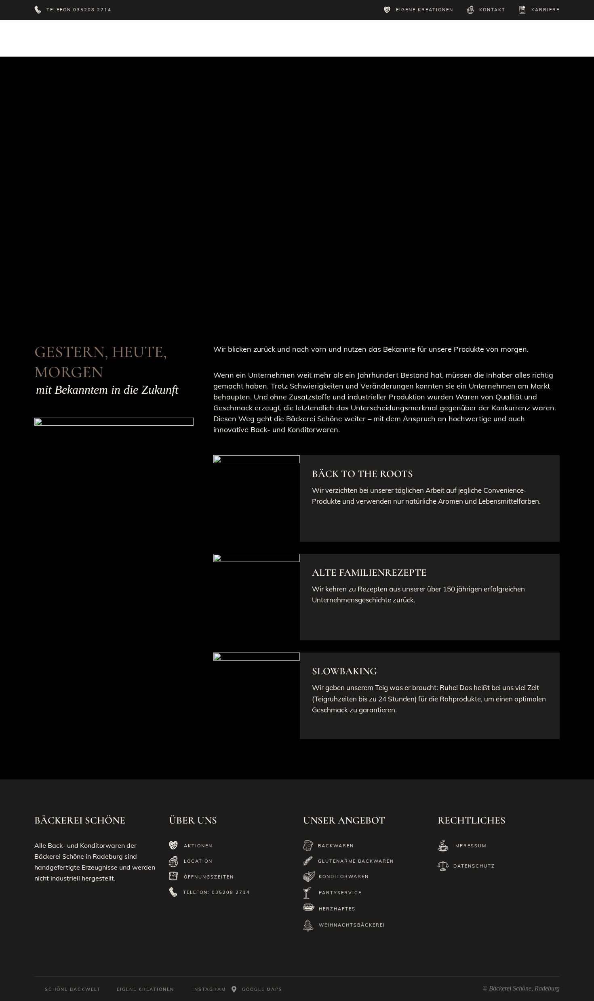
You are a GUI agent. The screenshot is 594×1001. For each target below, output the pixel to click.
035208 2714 (92, 10)
